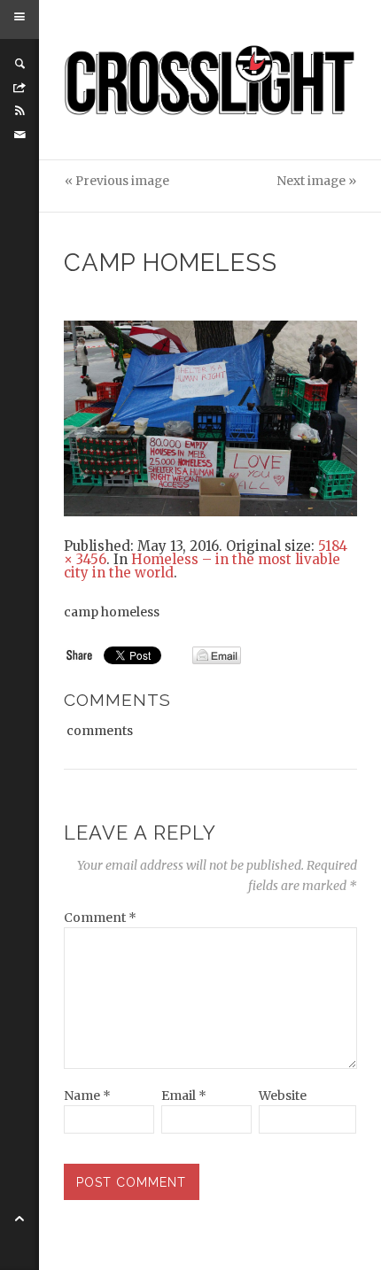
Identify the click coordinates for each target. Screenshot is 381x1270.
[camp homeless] (210, 417)
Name (87, 1096)
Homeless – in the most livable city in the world (202, 566)
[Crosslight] (210, 80)
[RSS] (19, 111)
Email (183, 1096)
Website (283, 1096)
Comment (100, 917)
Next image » (316, 181)
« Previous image (117, 181)
